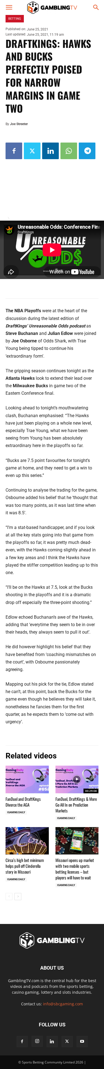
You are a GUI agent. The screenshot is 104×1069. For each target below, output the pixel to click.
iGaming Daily (16, 812)
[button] (9, 7)
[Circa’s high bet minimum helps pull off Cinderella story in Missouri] (27, 841)
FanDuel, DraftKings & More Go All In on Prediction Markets (76, 805)
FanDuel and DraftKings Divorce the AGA (23, 802)
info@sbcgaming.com (63, 1003)
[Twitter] (32, 151)
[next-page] (17, 896)
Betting (14, 18)
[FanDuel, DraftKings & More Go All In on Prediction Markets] (77, 779)
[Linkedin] (50, 151)
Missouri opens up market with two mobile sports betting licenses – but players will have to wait (74, 868)
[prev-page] (9, 896)
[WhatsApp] (68, 151)
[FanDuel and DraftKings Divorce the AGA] (27, 779)
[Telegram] (87, 151)
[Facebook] (14, 151)
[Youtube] (82, 1041)
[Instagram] (37, 1041)
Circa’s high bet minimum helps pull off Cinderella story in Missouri (25, 866)
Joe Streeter (19, 124)
